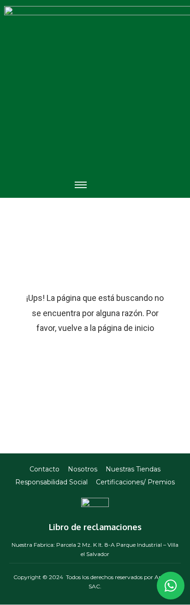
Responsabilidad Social (51, 482)
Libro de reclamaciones (95, 527)
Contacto (44, 469)
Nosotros (82, 469)
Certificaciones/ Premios (135, 482)
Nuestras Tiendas (133, 469)
